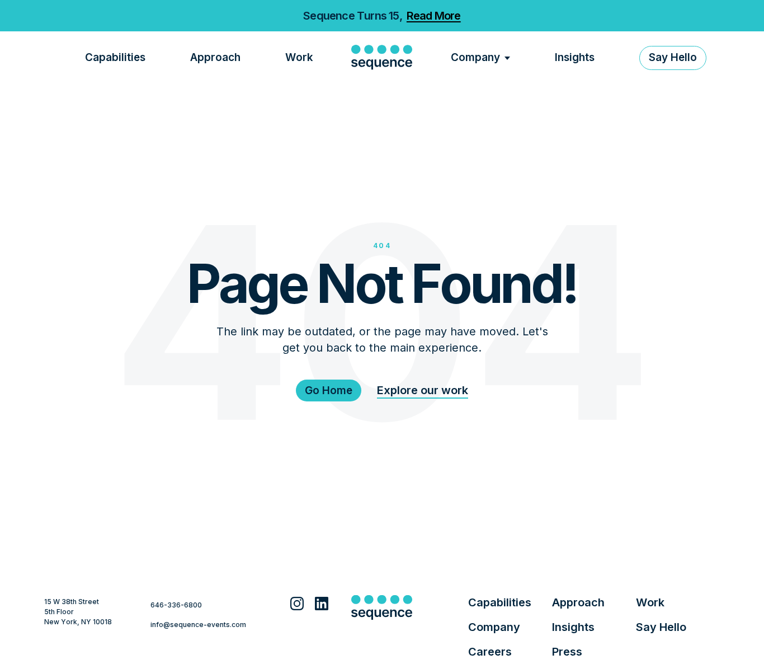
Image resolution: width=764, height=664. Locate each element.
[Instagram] (297, 606)
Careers (490, 651)
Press (567, 651)
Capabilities (115, 57)
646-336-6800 (176, 605)
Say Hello (661, 627)
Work (299, 57)
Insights (575, 57)
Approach (215, 57)
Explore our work (422, 390)
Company (475, 57)
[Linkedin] (321, 606)
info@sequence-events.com (198, 624)
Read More (434, 15)
